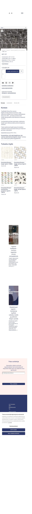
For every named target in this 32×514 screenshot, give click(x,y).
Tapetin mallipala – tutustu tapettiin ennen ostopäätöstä (13, 251)
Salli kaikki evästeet (13, 433)
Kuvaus (3, 103)
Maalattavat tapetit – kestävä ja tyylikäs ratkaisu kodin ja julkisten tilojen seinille (13, 313)
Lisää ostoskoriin (12, 71)
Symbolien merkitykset (7, 85)
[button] (21, 71)
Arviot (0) (16, 103)
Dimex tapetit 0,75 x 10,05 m (18, 50)
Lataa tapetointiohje (7, 88)
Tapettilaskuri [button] (5, 63)
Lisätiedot (9, 103)
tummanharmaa (12, 93)
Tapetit (8, 50)
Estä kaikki (13, 429)
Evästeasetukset (14, 426)
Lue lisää (10, 422)
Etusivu (3, 50)
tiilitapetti (4, 93)
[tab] (3, 103)
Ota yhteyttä (6, 97)
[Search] (25, 27)
